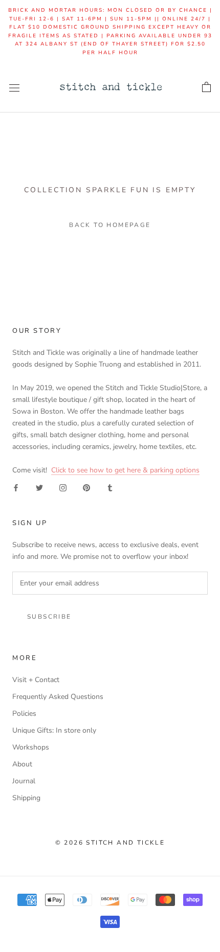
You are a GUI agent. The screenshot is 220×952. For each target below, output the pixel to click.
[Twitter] (39, 487)
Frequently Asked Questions (57, 696)
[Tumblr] (110, 487)
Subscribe (49, 617)
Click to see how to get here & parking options (125, 470)
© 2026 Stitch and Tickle (110, 842)
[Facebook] (15, 487)
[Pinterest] (86, 487)
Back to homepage (109, 225)
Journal (23, 781)
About (22, 764)
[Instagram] (63, 487)
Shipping (26, 798)
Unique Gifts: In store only (54, 730)
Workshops (30, 747)
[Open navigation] (14, 88)
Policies (24, 713)
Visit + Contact (35, 680)
